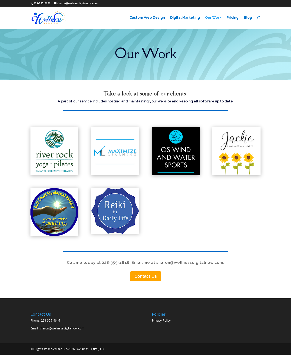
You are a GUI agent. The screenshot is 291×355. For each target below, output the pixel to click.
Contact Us (145, 276)
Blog (248, 18)
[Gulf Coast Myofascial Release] (54, 212)
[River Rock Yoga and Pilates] (54, 151)
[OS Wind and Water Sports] (176, 151)
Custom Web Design (147, 18)
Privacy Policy (161, 320)
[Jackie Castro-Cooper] (236, 151)
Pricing (233, 18)
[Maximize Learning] (115, 151)
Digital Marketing (185, 18)
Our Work (213, 18)
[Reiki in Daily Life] (115, 211)
